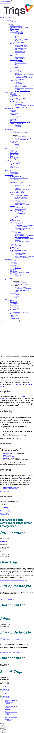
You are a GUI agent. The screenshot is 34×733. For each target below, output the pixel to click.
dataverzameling (9, 108)
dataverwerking (9, 129)
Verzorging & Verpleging (16, 32)
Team (11, 156)
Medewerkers (13, 80)
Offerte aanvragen (14, 164)
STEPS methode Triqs (16, 26)
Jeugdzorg (12, 55)
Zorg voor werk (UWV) (16, 71)
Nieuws (12, 150)
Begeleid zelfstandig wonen (22, 54)
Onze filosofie (13, 151)
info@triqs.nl (3, 612)
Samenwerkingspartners (16, 157)
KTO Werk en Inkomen (16, 97)
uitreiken (5, 458)
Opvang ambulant (19, 61)
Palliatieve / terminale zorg (17, 42)
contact (7, 160)
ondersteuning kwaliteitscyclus (11, 487)
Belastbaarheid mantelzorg (22, 39)
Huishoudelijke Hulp (20, 46)
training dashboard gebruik (10, 488)
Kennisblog (13, 159)
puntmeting (18, 384)
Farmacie (12, 68)
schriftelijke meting (8, 453)
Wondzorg (17, 37)
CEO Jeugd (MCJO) (15, 95)
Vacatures (12, 166)
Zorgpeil (17, 144)
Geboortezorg (13, 64)
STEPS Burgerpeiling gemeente (18, 99)
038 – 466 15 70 (4, 611)
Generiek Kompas (19, 33)
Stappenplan (13, 110)
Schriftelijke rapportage (21, 132)
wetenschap (8, 20)
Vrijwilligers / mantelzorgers (22, 91)
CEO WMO (13, 94)
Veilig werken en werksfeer (22, 86)
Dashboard (13, 142)
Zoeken (2, 321)
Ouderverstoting (14, 23)
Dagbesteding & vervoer (21, 45)
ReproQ (17, 67)
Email (1, 725)
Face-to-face (18, 116)
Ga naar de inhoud (5, 1)
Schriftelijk (13, 111)
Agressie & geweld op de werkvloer (24, 85)
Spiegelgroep (13, 120)
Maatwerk (12, 30)
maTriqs (17, 145)
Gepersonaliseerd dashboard (22, 133)
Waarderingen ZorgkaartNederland (19, 27)
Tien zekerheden (14, 153)
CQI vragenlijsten (14, 29)
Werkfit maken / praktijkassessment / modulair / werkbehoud (24, 75)
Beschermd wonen (20, 52)
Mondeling (13, 114)
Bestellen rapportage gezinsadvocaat (19, 161)
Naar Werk (18, 73)
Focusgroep (13, 119)
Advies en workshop (20, 136)
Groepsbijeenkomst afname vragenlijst (20, 122)
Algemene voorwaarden (11, 700)
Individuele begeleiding (21, 48)
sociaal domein (9, 92)
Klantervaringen (14, 154)
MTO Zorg (18, 82)
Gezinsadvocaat (14, 21)
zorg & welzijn (9, 24)
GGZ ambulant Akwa (20, 51)
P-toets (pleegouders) (20, 58)
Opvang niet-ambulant (20, 63)
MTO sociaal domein (20, 102)
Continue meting (19, 126)
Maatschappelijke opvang (16, 60)
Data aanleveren (14, 141)
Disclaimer (8, 703)
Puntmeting (18, 125)
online (5, 455)
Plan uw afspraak (14, 163)
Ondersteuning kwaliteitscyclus (23, 138)
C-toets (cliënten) (19, 57)
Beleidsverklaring (9, 702)
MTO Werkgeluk (19, 83)
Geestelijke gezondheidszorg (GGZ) (19, 49)
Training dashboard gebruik (22, 139)
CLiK (16, 66)
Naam (1, 723)
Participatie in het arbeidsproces (18, 98)
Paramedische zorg (15, 70)
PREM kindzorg (19, 40)
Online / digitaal (14, 113)
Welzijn (12, 43)
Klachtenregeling (14, 167)
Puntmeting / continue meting (17, 123)
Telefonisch (18, 117)
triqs (6, 148)
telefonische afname (8, 456)
